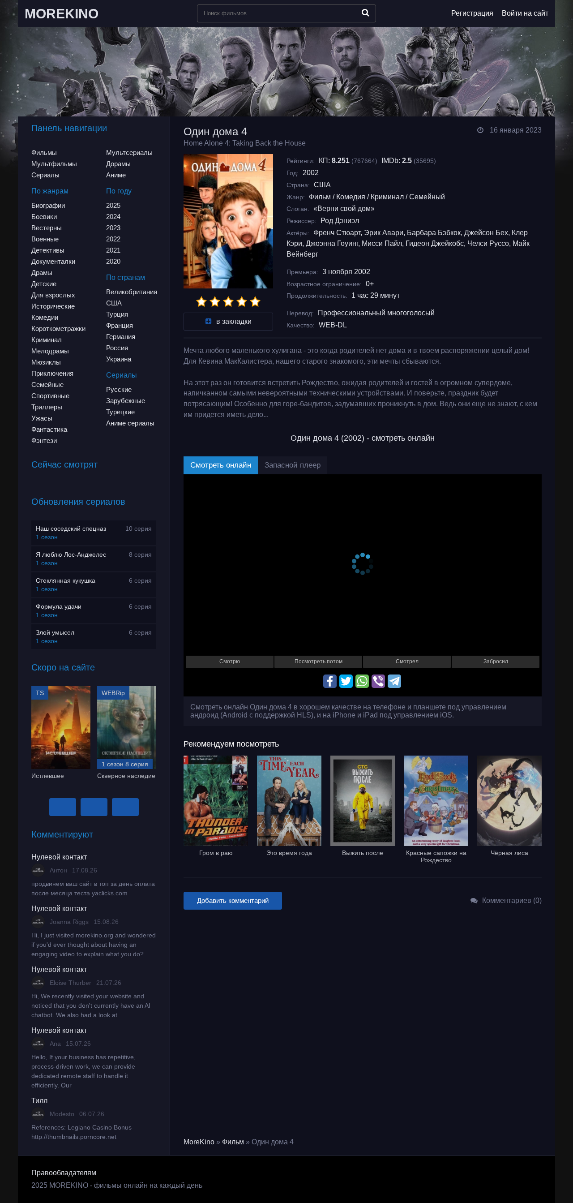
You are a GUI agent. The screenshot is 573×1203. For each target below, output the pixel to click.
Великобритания (131, 292)
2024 (113, 216)
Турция (117, 314)
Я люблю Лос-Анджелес (71, 554)
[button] (62, 807)
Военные (45, 239)
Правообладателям (63, 1173)
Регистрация (472, 13)
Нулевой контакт (59, 857)
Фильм (320, 197)
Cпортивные (50, 396)
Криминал (46, 340)
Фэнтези (44, 440)
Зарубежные (125, 400)
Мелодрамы (50, 351)
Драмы (41, 272)
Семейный (427, 197)
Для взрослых (53, 295)
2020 (113, 261)
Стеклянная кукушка (65, 580)
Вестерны (46, 228)
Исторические (53, 306)
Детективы (47, 250)
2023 (113, 228)
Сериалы (45, 175)
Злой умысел (55, 632)
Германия (120, 336)
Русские (119, 389)
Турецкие (120, 412)
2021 (113, 250)
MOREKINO (61, 13)
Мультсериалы (129, 152)
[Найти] (365, 12)
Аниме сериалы (130, 423)
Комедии (44, 317)
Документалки (53, 261)
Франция (119, 325)
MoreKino (199, 1142)
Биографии (48, 205)
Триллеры (46, 407)
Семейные (47, 384)
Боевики (44, 216)
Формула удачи (58, 606)
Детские (43, 284)
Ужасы (41, 418)
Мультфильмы (54, 164)
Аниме (116, 175)
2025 (113, 205)
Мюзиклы (46, 362)
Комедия (350, 197)
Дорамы (118, 164)
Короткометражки (58, 328)
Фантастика (49, 429)
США (114, 303)
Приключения (52, 373)
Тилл (39, 1100)
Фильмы (44, 152)
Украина (118, 359)
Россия (117, 348)
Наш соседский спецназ (71, 528)
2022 (113, 239)
